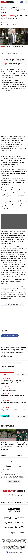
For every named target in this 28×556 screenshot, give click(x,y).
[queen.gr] (8, 522)
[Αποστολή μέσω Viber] (11, 53)
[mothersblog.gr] (8, 527)
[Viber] (9, 495)
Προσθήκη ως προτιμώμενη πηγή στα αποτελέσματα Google (15, 64)
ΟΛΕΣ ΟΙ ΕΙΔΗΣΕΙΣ (21, 416)
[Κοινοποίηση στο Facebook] (2, 53)
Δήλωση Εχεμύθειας (19, 502)
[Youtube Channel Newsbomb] (18, 495)
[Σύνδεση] (22, 2)
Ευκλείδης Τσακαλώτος (9, 15)
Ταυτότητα (3, 502)
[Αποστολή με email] (22, 53)
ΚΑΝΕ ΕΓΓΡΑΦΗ (13, 481)
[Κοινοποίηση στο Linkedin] (17, 53)
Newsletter (12, 355)
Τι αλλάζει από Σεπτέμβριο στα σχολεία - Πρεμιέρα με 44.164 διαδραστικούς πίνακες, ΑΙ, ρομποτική (7, 446)
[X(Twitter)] (15, 495)
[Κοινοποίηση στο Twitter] (5, 53)
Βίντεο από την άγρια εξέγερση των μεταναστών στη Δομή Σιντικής (13, 410)
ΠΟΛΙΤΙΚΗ (3, 46)
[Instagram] (12, 495)
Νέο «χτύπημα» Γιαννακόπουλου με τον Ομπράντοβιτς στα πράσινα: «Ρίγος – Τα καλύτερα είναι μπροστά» (13, 382)
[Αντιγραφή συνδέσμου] (22, 46)
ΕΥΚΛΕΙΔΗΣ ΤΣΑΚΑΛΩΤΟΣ (8, 362)
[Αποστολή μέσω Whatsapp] (14, 53)
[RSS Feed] (21, 495)
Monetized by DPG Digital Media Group (17, 533)
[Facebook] (7, 495)
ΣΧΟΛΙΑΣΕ (17, 46)
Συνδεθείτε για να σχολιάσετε (9, 335)
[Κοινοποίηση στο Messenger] (8, 53)
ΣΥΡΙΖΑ (20, 73)
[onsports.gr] (19, 518)
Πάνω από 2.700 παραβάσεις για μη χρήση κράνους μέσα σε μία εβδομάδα (12, 389)
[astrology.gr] (19, 522)
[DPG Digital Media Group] (14, 510)
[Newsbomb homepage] (7, 2)
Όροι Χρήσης (10, 502)
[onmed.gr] (19, 527)
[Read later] (26, 46)
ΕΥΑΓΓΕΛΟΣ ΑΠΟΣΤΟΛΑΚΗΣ (8, 366)
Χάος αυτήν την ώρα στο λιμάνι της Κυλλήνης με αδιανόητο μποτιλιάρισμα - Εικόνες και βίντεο (13, 396)
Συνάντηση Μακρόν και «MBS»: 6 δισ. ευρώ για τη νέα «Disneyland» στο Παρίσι (13, 403)
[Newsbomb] (14, 491)
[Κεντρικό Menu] (26, 2)
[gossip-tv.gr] (8, 518)
